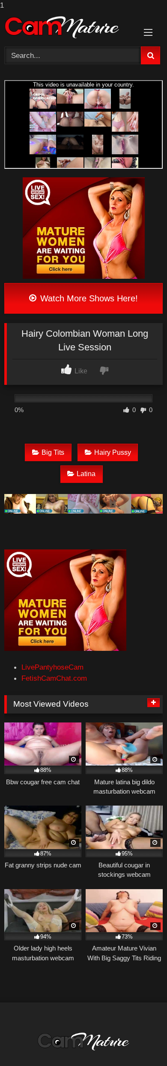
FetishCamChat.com (54, 678)
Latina (86, 473)
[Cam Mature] (68, 27)
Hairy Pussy (112, 452)
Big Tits (53, 452)
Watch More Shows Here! (88, 298)
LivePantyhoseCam (52, 667)
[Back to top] (140, 1042)
